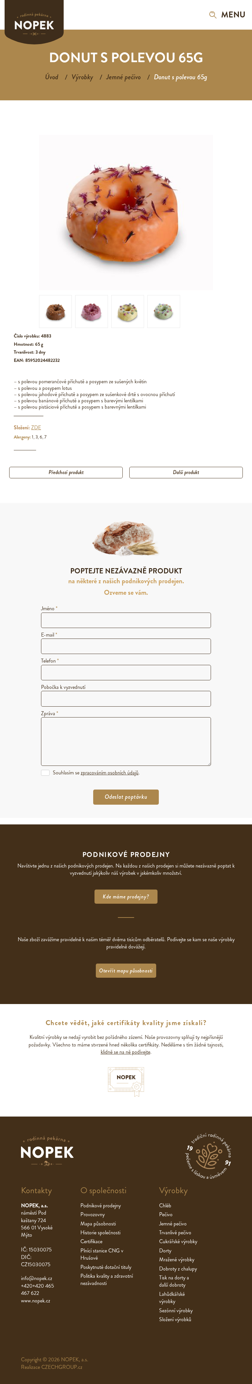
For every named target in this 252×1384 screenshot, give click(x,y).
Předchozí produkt (66, 472)
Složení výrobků (175, 1319)
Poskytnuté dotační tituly (105, 1267)
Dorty (165, 1250)
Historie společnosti (100, 1232)
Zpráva (49, 713)
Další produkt (186, 472)
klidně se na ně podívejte (125, 1052)
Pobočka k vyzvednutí (63, 687)
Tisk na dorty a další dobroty (174, 1281)
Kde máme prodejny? (126, 896)
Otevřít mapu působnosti (126, 970)
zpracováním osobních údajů (109, 772)
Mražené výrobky (176, 1259)
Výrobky (82, 77)
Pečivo (166, 1214)
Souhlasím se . (96, 772)
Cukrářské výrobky (178, 1241)
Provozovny (92, 1214)
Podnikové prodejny (100, 1205)
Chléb (165, 1205)
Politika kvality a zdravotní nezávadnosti (106, 1279)
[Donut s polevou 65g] (55, 311)
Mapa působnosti (98, 1223)
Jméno (49, 608)
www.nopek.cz (35, 1300)
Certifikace (91, 1241)
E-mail (49, 635)
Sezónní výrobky (176, 1310)
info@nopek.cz (36, 1278)
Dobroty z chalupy (178, 1268)
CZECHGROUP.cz (61, 1367)
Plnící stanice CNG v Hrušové (101, 1254)
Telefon (50, 661)
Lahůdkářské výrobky (172, 1297)
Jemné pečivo (123, 77)
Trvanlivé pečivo (175, 1232)
